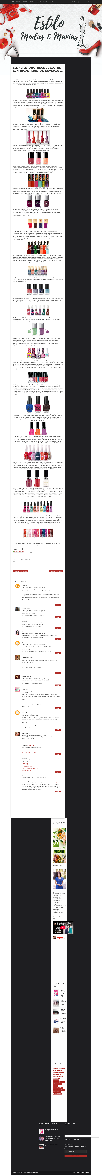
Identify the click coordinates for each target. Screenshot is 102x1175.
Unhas (39, 1)
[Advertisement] (24, 1145)
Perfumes (25, 1)
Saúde (51, 1)
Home (12, 1)
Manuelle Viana (35, 1172)
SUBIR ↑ (87, 1172)
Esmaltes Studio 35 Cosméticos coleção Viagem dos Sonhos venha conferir (52, 1138)
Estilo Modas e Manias (25, 1172)
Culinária (45, 1)
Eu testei (18, 1)
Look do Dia (32, 1)
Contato (78, 1172)
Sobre (82, 1172)
